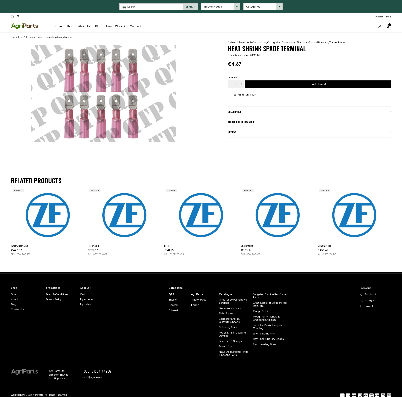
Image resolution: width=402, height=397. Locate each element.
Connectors (289, 42)
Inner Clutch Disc (19, 245)
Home (14, 37)
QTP (23, 37)
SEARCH (190, 6)
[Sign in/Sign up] (380, 26)
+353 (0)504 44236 (96, 371)
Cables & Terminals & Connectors (247, 42)
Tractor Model (35, 37)
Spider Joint (247, 245)
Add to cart (319, 84)
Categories (273, 42)
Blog (388, 16)
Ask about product (247, 94)
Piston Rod (93, 245)
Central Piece (324, 245)
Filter (166, 245)
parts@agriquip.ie (92, 377)
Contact (379, 16)
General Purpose (318, 42)
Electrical (302, 42)
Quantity (232, 77)
